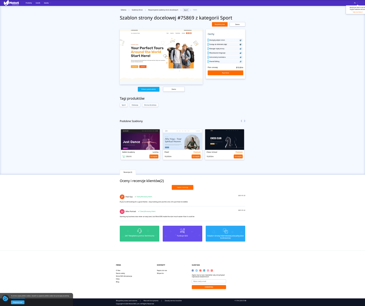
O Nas (118, 270)
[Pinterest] (212, 270)
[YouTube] (200, 270)
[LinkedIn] (204, 270)
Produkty (29, 3)
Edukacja (135, 105)
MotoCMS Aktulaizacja (124, 276)
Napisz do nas (162, 270)
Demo (237, 24)
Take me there (357, 12)
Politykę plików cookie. (18, 298)
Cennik (38, 3)
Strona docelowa (150, 105)
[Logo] (13, 3)
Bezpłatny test (220, 24)
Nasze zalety (120, 273)
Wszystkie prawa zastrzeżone (126, 301)
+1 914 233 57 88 (240, 301)
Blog (117, 282)
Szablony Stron (137, 10)
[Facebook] (193, 270)
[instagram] (208, 270)
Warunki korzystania (151, 301)
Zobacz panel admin (148, 89)
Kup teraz (225, 73)
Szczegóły (153, 156)
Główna (123, 10)
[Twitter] (197, 270)
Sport (186, 10)
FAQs (118, 279)
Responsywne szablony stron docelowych (163, 10)
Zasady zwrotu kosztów (173, 301)
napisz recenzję (182, 187)
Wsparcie (160, 273)
